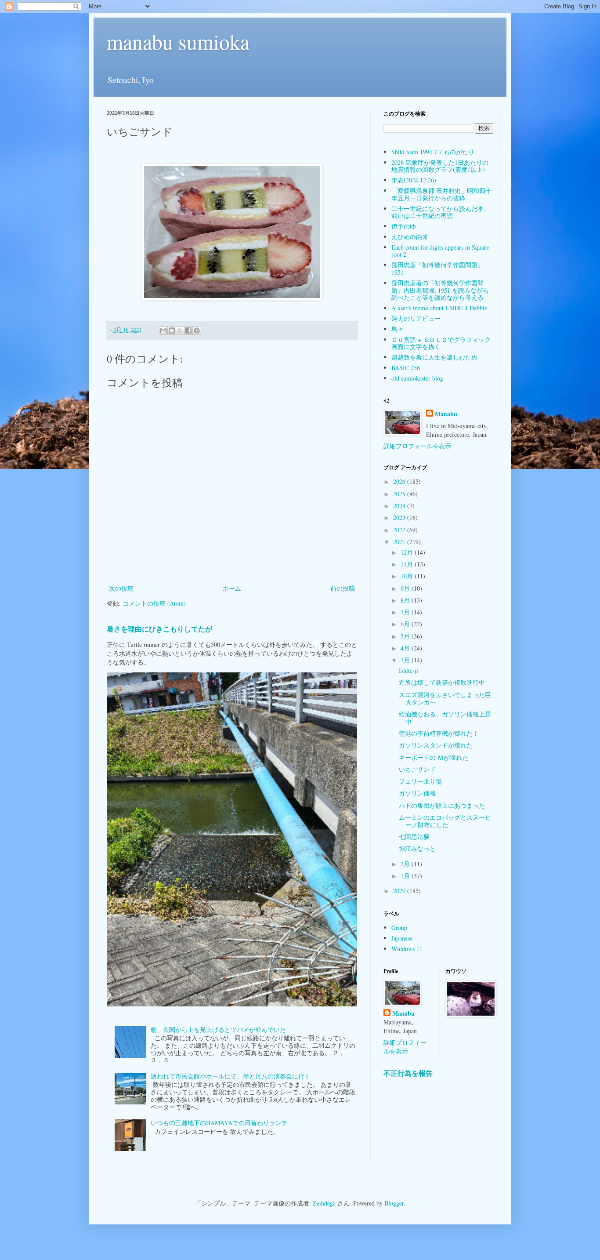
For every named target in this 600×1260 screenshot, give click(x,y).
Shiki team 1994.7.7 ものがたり (432, 152)
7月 (406, 612)
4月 (406, 648)
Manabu (446, 414)
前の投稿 (342, 588)
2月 (406, 864)
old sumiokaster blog (417, 378)
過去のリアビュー (416, 318)
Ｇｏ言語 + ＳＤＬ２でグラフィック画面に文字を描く (441, 343)
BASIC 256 (405, 367)
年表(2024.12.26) (413, 180)
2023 (400, 517)
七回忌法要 (414, 836)
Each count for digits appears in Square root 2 (440, 251)
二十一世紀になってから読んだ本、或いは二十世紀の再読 (440, 212)
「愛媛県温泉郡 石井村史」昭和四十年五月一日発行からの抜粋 (441, 194)
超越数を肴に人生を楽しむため (434, 357)
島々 (397, 329)
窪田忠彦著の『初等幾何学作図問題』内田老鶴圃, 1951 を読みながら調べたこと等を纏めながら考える (440, 290)
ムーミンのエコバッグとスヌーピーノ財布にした (445, 821)
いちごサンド (417, 769)
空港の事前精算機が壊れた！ (439, 733)
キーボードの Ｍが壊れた (433, 757)
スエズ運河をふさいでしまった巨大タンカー (445, 698)
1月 (406, 875)
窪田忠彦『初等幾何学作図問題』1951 (437, 268)
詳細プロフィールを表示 (417, 446)
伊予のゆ (403, 226)
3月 (406, 660)
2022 (400, 530)
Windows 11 (407, 948)
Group (399, 927)
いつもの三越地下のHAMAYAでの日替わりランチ (219, 1122)
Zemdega (324, 1203)
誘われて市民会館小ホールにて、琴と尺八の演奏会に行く (231, 1076)
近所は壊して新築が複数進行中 (442, 682)
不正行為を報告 (408, 1073)
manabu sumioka (178, 41)
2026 (400, 481)
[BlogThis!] (171, 330)
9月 (406, 588)
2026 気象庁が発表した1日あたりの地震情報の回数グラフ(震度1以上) (439, 166)
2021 (400, 541)
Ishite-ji (408, 670)
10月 (408, 576)
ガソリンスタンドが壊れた (436, 745)
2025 (400, 494)
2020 (400, 890)
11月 (408, 564)
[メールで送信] (163, 330)
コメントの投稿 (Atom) (154, 603)
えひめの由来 (409, 236)
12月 (408, 552)
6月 (406, 624)
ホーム (232, 588)
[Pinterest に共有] (196, 330)
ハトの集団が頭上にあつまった (442, 805)
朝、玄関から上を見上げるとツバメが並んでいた (218, 1029)
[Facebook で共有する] (188, 330)
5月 (406, 636)
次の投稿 (121, 588)
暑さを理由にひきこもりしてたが (159, 629)
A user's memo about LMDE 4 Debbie (439, 308)
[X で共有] (180, 330)
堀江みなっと (417, 848)
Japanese (401, 938)
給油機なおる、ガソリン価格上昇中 (445, 718)
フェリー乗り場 (420, 781)
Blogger (394, 1203)
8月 (406, 600)
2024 (400, 505)
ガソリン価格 (417, 793)
